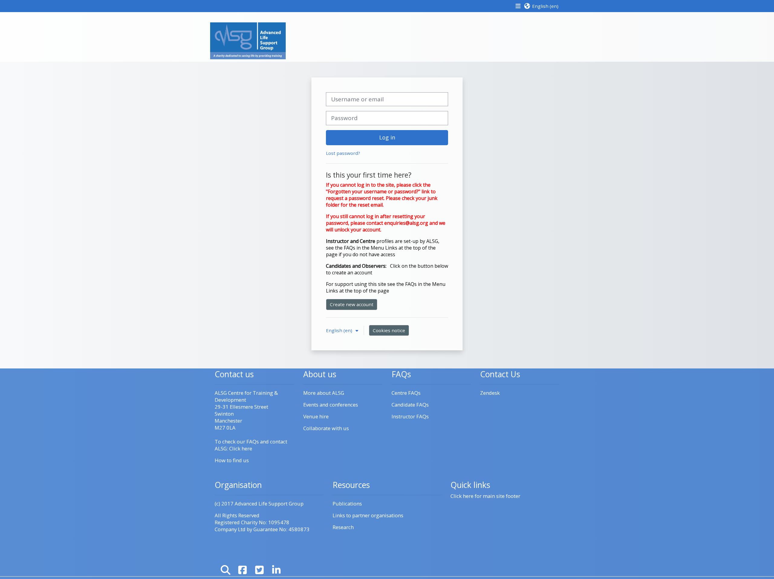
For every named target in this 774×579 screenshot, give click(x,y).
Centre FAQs (406, 392)
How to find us (232, 460)
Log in (387, 137)
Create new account (351, 304)
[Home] (248, 40)
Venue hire (316, 416)
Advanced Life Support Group (269, 503)
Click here (240, 448)
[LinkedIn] (276, 569)
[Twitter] (259, 569)
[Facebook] (242, 569)
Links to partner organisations (368, 515)
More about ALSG (323, 392)
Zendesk (490, 392)
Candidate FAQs (410, 404)
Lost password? (343, 153)
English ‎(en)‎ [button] (339, 330)
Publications (347, 503)
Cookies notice (389, 330)
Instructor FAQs (410, 416)
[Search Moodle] (225, 569)
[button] (541, 6)
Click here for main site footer (485, 495)
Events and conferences (330, 404)
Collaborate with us (326, 428)
